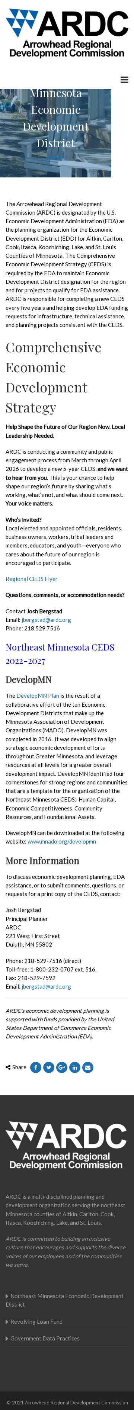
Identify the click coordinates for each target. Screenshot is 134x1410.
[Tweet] (48, 1067)
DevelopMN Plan (37, 695)
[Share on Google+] (61, 1067)
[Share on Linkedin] (74, 1067)
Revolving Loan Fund (36, 1321)
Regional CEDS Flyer (32, 578)
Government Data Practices (45, 1338)
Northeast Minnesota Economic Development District (65, 1300)
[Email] (87, 1067)
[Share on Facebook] (35, 1067)
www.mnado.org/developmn (62, 841)
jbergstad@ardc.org (46, 619)
